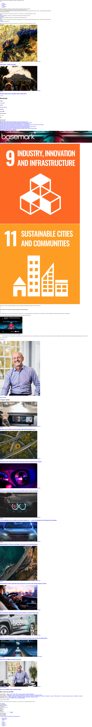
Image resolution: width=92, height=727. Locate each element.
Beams (10, 696)
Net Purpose (38, 695)
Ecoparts (36, 696)
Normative (43, 695)
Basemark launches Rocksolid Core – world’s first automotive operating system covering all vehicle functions (18, 128)
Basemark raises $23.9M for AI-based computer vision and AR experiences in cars (14, 121)
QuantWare (10, 695)
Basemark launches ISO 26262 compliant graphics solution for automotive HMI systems (15, 127)
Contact (3, 7)
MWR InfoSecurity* (57, 695)
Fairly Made (19, 696)
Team (3, 5)
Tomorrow (32, 696)
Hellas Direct (14, 696)
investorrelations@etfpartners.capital (13, 716)
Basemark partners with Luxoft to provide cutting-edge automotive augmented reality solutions (16, 122)
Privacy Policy (4, 718)
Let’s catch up (2, 703)
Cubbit (29, 695)
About (3, 3)
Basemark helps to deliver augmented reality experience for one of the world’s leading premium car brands (18, 126)
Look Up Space (15, 695)
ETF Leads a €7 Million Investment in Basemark (8, 129)
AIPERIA (12, 697)
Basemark (1, 111)
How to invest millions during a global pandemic (8, 130)
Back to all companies (3, 142)
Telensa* (51, 695)
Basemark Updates (3, 107)
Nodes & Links (20, 695)
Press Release (39, 656)
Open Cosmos (33, 695)
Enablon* (23, 696)
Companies (4, 4)
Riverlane (25, 695)
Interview (39, 686)
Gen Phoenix (28, 696)
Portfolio (38, 61)
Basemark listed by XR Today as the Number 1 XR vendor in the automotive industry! (14, 125)
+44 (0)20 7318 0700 (3, 705)
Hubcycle (8, 697)
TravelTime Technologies (66, 695)
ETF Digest (4, 6)
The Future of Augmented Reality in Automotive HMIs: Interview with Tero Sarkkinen (14, 123)
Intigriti (72, 695)
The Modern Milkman (21, 697)
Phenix (16, 697)
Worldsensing (47, 695)
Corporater (80, 695)
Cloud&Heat (76, 695)
